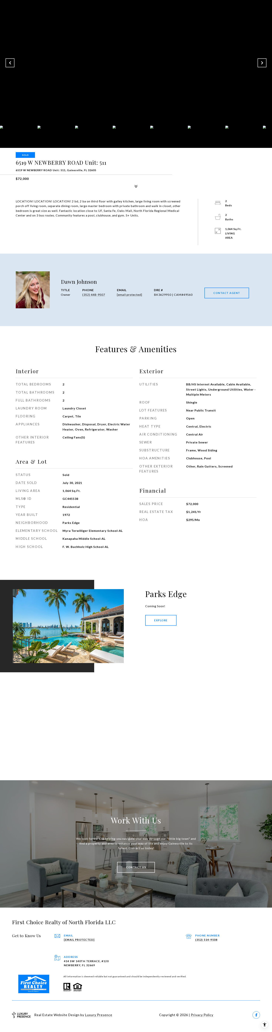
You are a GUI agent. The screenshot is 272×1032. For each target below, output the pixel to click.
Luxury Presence (98, 1015)
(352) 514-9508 (206, 939)
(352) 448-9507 (93, 294)
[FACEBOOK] (256, 1015)
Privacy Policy (202, 1015)
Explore (161, 620)
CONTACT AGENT (226, 292)
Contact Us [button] (136, 867)
